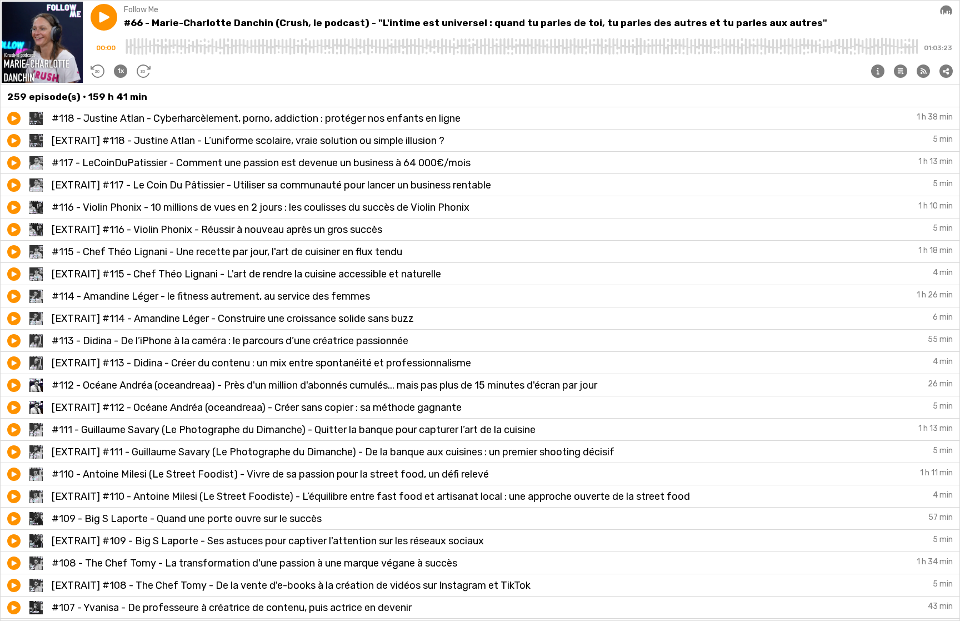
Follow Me (141, 9)
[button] (104, 17)
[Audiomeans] (946, 10)
